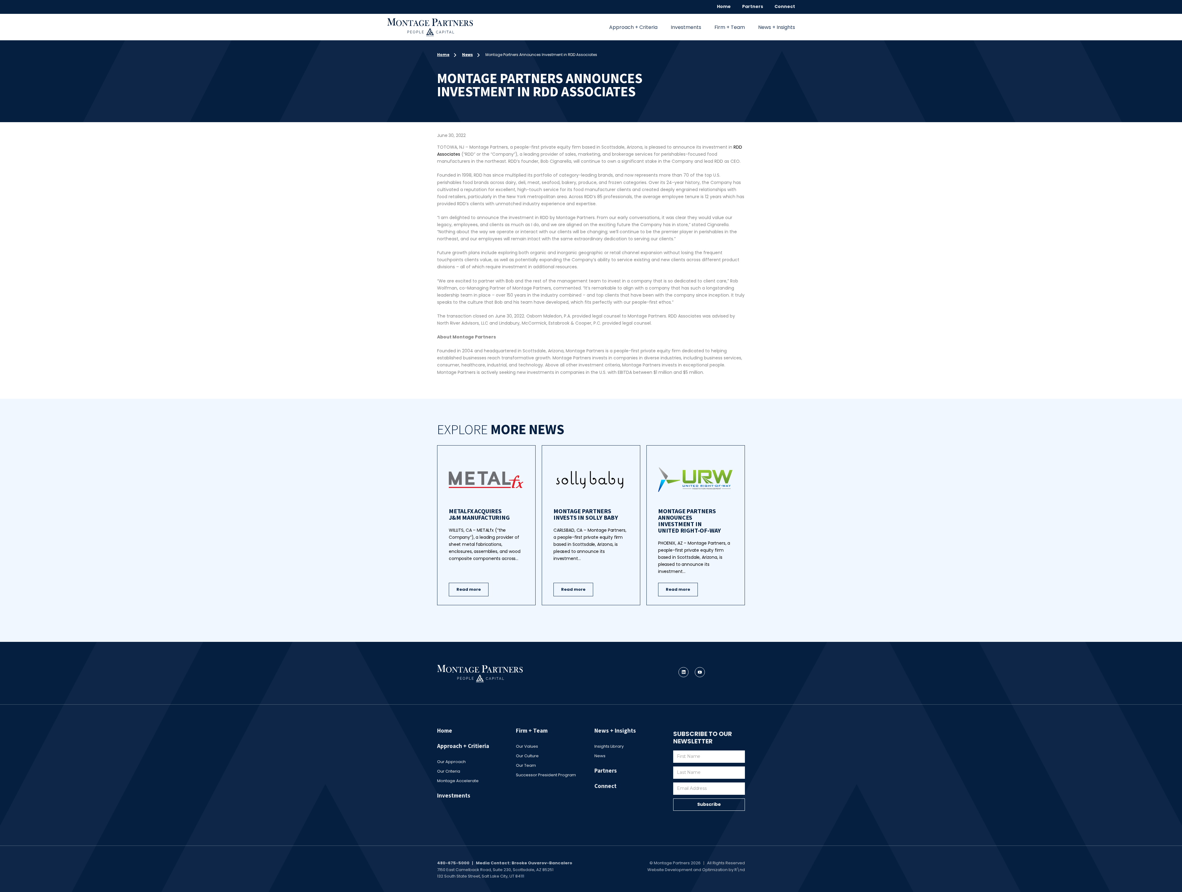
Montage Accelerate (458, 781)
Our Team (526, 765)
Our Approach (451, 762)
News (467, 54)
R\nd (739, 870)
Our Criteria (448, 771)
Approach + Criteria (633, 27)
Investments (686, 27)
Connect (784, 6)
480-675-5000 (453, 863)
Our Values (527, 746)
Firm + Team (729, 27)
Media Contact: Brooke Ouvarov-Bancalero (524, 863)
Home (724, 6)
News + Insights (776, 27)
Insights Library (609, 746)
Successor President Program (546, 775)
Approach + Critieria (463, 746)
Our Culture (527, 756)
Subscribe (709, 804)
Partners (752, 6)
